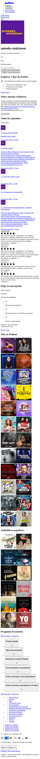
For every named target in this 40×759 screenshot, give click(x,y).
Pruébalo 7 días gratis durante (10, 751)
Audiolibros (9, 8)
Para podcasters (10, 12)
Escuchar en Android (16, 714)
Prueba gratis (5, 17)
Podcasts (8, 6)
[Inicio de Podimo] (9, 4)
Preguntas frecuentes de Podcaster (20, 708)
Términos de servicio (11, 728)
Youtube (11, 721)
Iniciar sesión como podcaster (18, 707)
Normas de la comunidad (17, 710)
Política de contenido (11, 727)
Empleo (11, 699)
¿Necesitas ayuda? (15, 703)
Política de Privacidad (12, 730)
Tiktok (11, 719)
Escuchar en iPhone (15, 712)
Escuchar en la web (15, 716)
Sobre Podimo (9, 10)
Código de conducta (11, 725)
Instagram (12, 718)
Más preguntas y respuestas (9, 636)
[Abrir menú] (2, 19)
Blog (10, 701)
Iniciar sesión (5, 15)
